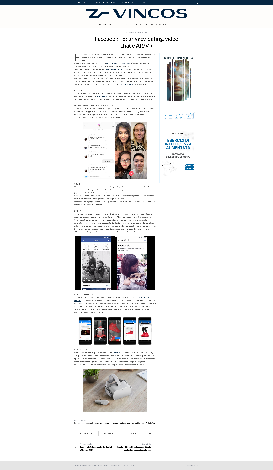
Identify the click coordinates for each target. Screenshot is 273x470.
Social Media (130, 32)
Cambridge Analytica (113, 69)
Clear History (102, 96)
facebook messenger (94, 423)
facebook (81, 423)
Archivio (142, 2)
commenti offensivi (126, 84)
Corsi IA (97, 2)
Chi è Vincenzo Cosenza (82, 2)
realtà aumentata (126, 423)
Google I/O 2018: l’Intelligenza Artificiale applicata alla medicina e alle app (134, 447)
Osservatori (124, 2)
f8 (75, 423)
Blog (134, 2)
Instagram (107, 423)
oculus (115, 423)
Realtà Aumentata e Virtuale (118, 63)
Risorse (114, 2)
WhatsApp (150, 423)
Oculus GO (118, 353)
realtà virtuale (140, 423)
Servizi (105, 2)
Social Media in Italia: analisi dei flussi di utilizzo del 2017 (96, 447)
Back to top (191, 465)
